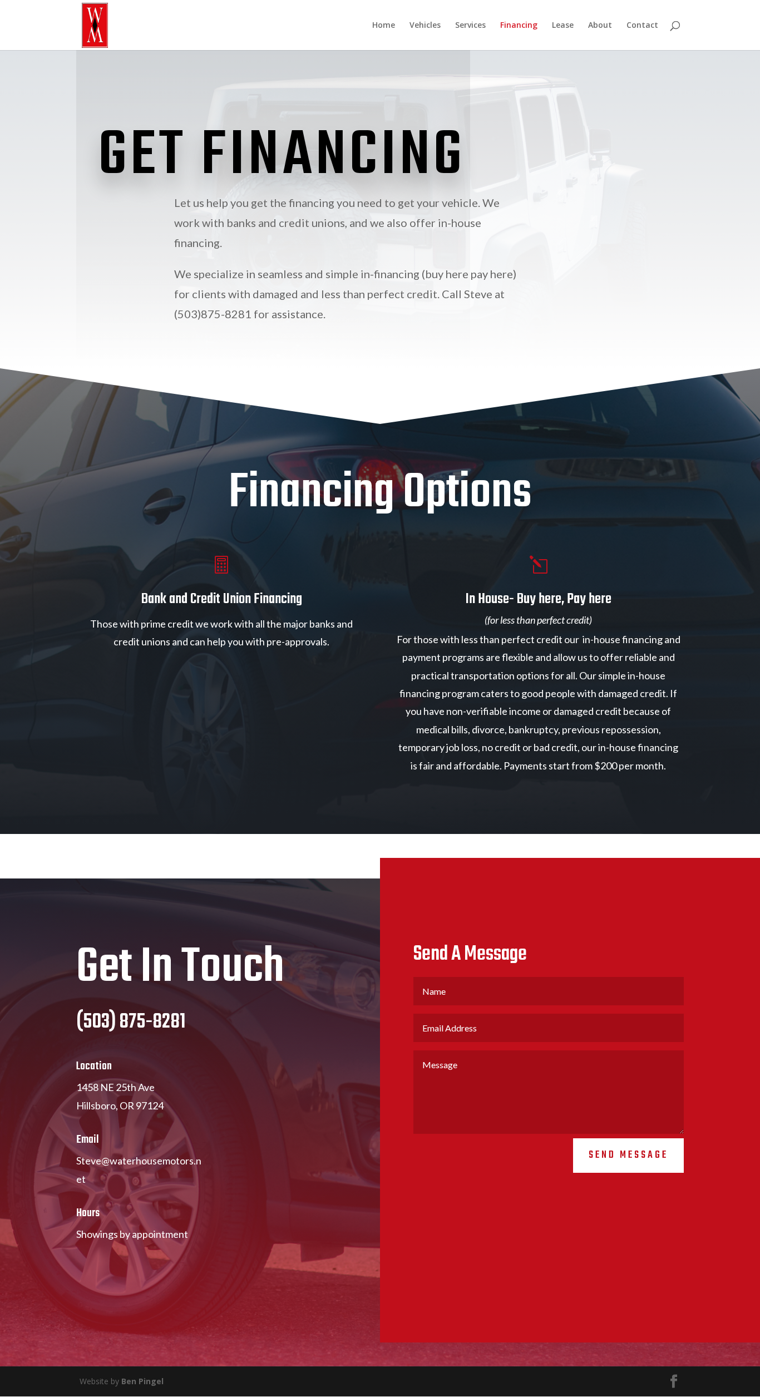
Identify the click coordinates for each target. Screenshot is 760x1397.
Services (470, 25)
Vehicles (425, 25)
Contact (642, 25)
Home (383, 25)
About (600, 25)
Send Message (628, 1155)
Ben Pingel (142, 1381)
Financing (518, 25)
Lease (563, 25)
